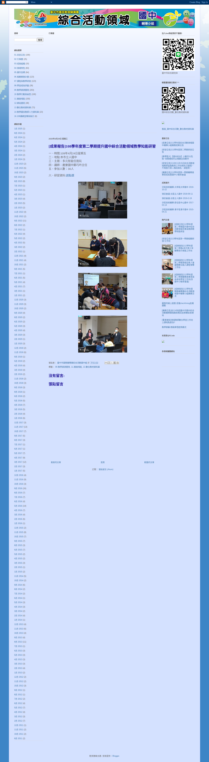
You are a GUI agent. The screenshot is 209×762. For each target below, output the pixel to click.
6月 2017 (18, 449)
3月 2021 (18, 291)
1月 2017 (18, 471)
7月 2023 (18, 186)
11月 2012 (18, 681)
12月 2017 (18, 422)
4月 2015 (18, 558)
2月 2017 (18, 466)
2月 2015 (18, 567)
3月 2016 (18, 514)
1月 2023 (18, 207)
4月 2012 (18, 712)
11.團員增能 (76, 367)
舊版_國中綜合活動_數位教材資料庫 (178, 129)
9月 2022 (18, 221)
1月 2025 (18, 128)
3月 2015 (18, 563)
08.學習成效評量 (21, 85)
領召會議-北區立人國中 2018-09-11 (177, 194)
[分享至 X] (111, 362)
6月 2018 (18, 396)
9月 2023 (18, 177)
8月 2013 (18, 642)
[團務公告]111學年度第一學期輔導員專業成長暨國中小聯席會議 (178, 173)
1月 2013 (18, 672)
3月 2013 (18, 664)
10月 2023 (18, 172)
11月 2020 (18, 304)
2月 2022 (18, 251)
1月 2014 (18, 620)
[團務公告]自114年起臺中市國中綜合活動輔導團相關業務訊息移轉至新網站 (178, 312)
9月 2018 (18, 387)
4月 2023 (18, 194)
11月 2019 (18, 352)
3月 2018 (18, 409)
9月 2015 (18, 541)
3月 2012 (18, 716)
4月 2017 (18, 458)
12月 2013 (18, 624)
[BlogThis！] (108, 362)
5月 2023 (18, 190)
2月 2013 (18, 668)
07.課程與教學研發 (22, 81)
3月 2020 (18, 335)
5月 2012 (18, 707)
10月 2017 (18, 431)
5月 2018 (18, 400)
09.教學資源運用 (62, 367)
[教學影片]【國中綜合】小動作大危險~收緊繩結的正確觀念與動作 (177, 157)
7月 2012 (18, 699)
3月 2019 (18, 370)
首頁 (103, 462)
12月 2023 (18, 164)
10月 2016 (18, 484)
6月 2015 (18, 550)
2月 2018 (18, 414)
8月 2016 (18, 493)
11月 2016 (18, 479)
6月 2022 (18, 234)
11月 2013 (18, 629)
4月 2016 (18, 510)
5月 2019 (18, 361)
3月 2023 (18, 199)
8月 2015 (18, 545)
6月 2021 (18, 278)
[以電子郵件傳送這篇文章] (106, 362)
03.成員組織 (19, 63)
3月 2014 (18, 611)
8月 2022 (18, 225)
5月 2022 (18, 238)
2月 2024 (18, 155)
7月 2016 (18, 497)
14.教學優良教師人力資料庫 (26, 112)
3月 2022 (18, 247)
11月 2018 (18, 379)
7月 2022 (18, 229)
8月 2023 (18, 181)
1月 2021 (18, 295)
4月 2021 (18, 286)
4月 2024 (18, 146)
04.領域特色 (19, 68)
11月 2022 (18, 212)
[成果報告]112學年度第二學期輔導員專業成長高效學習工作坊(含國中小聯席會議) (184, 278)
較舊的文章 (149, 462)
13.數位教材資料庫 (91, 367)
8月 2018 (18, 392)
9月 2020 (18, 313)
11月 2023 (18, 168)
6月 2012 (18, 703)
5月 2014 (18, 602)
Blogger (115, 756)
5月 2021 (18, 282)
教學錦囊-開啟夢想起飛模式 (174, 327)
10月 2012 (18, 686)
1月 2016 (18, 523)
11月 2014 (18, 576)
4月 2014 (18, 607)
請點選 (70, 175)
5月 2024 (18, 142)
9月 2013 (18, 637)
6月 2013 (18, 651)
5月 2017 (18, 453)
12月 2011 (18, 725)
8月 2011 (18, 738)
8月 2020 (18, 317)
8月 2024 (18, 133)
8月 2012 (18, 694)
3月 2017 (18, 462)
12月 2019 (18, 348)
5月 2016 (18, 506)
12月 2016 (18, 475)
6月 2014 (18, 598)
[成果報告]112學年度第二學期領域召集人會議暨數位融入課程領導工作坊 (184, 263)
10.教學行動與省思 (22, 94)
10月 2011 (18, 734)
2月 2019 (18, 374)
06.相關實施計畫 (21, 77)
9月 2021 (18, 269)
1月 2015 (18, 572)
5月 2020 (18, 326)
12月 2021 (18, 256)
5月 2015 (18, 554)
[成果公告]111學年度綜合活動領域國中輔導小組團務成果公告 (178, 144)
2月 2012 (18, 721)
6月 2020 (18, 321)
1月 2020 (18, 343)
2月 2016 (18, 519)
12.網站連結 (19, 103)
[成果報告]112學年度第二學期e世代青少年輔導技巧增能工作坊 (183, 248)
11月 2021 (18, 260)
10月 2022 (18, 216)
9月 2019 (18, 357)
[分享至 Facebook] (114, 362)
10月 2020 (18, 308)
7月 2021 (18, 273)
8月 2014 (18, 589)
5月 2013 (18, 655)
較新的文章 (56, 462)
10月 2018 (18, 383)
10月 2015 (18, 536)
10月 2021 (18, 264)
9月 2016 (18, 488)
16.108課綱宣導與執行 (24, 116)
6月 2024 (18, 137)
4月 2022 (18, 242)
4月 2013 (18, 659)
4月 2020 (18, 330)
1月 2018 (18, 418)
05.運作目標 (19, 72)
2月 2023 (18, 203)
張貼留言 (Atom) (106, 469)
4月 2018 (18, 405)
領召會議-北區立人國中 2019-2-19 (177, 198)
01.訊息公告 (19, 55)
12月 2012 (18, 677)
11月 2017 (18, 427)
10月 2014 (18, 580)
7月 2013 (18, 646)
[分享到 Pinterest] (117, 362)
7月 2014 (18, 593)
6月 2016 (18, 501)
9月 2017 (18, 436)
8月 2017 (18, 440)
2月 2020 (18, 339)
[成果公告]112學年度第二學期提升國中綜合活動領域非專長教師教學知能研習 (184, 228)
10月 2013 (18, 633)
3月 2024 (18, 150)
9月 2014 (18, 585)
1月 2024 (18, 159)
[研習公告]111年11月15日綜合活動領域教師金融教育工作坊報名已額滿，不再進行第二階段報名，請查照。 (178, 165)
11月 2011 (18, 729)
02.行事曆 (18, 59)
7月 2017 (18, 444)
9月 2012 (18, 690)
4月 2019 (18, 365)
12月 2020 (18, 300)
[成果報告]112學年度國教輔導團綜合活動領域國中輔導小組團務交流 (184, 292)
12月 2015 (18, 528)
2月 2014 (18, 615)
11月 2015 (18, 532)
